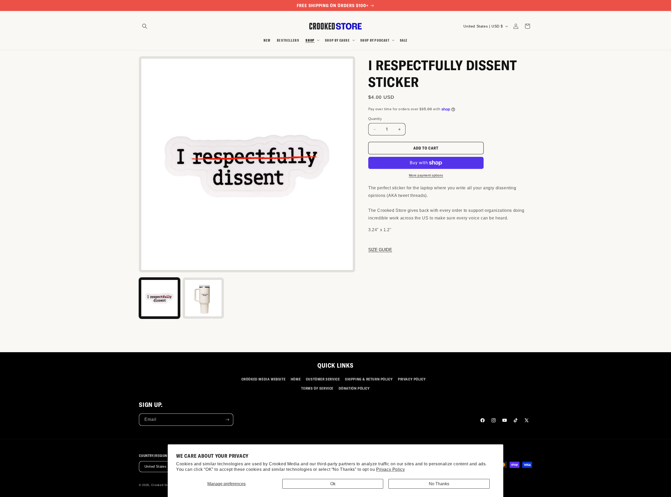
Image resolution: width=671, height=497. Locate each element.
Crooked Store (161, 485)
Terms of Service (317, 388)
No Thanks (439, 484)
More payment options (426, 175)
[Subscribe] (227, 419)
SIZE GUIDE (380, 250)
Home (296, 379)
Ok (333, 484)
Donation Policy (354, 388)
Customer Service (323, 379)
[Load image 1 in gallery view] (159, 298)
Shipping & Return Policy (369, 379)
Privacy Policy (390, 469)
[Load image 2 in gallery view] (203, 298)
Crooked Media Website (263, 379)
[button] (144, 26)
